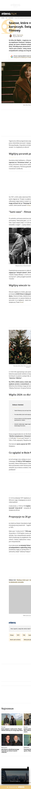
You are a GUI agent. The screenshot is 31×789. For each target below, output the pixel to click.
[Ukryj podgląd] (28, 768)
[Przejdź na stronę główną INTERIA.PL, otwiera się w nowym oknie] (6, 14)
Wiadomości (11, 17)
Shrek (21, 302)
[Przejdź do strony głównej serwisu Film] (13, 14)
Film (6, 17)
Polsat (11, 635)
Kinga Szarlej (20, 35)
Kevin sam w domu (15, 639)
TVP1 (18, 635)
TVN (24, 635)
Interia (2, 17)
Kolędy (19, 438)
